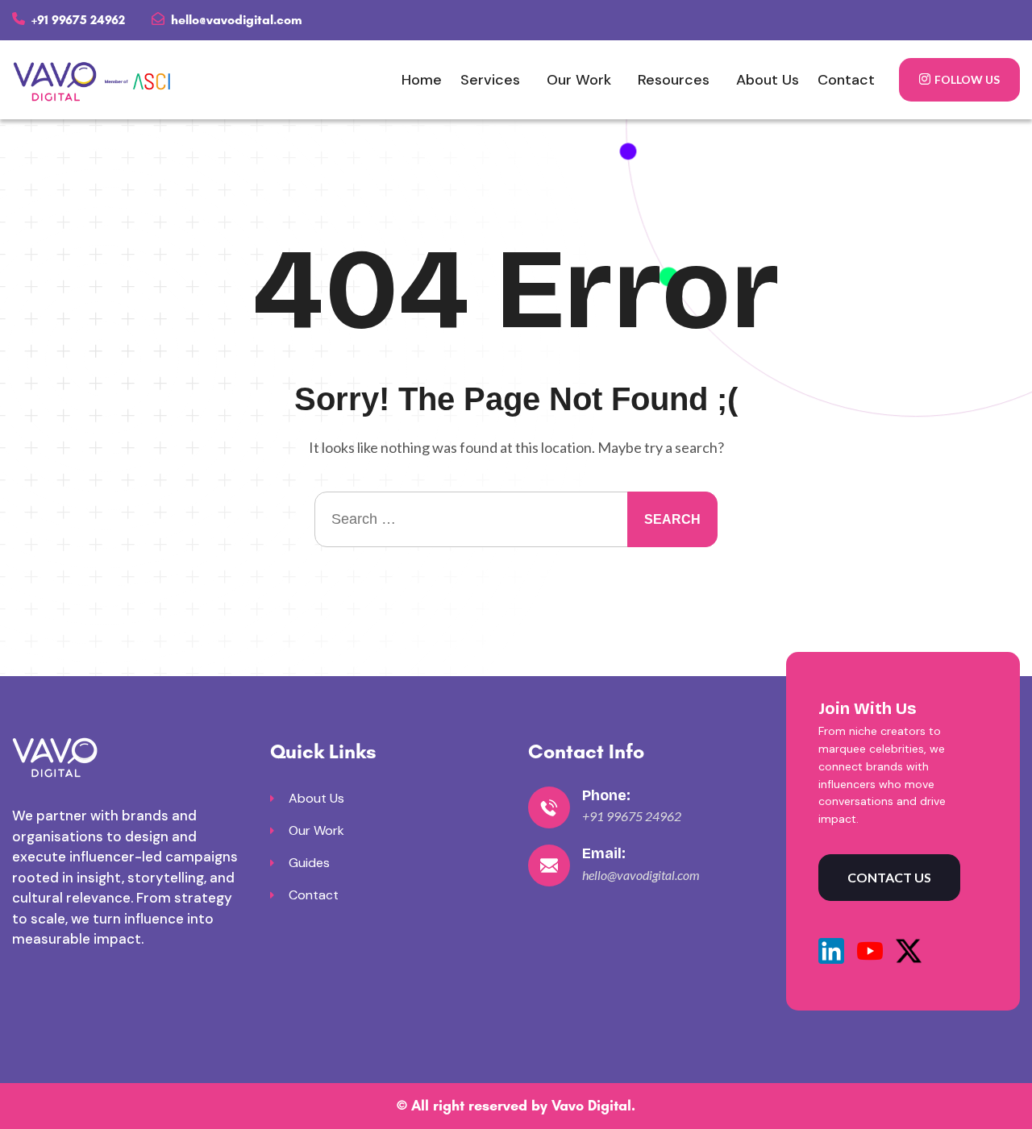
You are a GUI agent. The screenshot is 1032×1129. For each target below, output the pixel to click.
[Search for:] (516, 519)
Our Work (579, 79)
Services (490, 79)
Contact (846, 79)
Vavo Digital (591, 1105)
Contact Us (889, 877)
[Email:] (549, 865)
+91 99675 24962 (76, 19)
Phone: (606, 795)
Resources (674, 79)
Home (422, 79)
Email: (604, 853)
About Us (767, 79)
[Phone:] (549, 807)
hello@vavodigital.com (235, 19)
